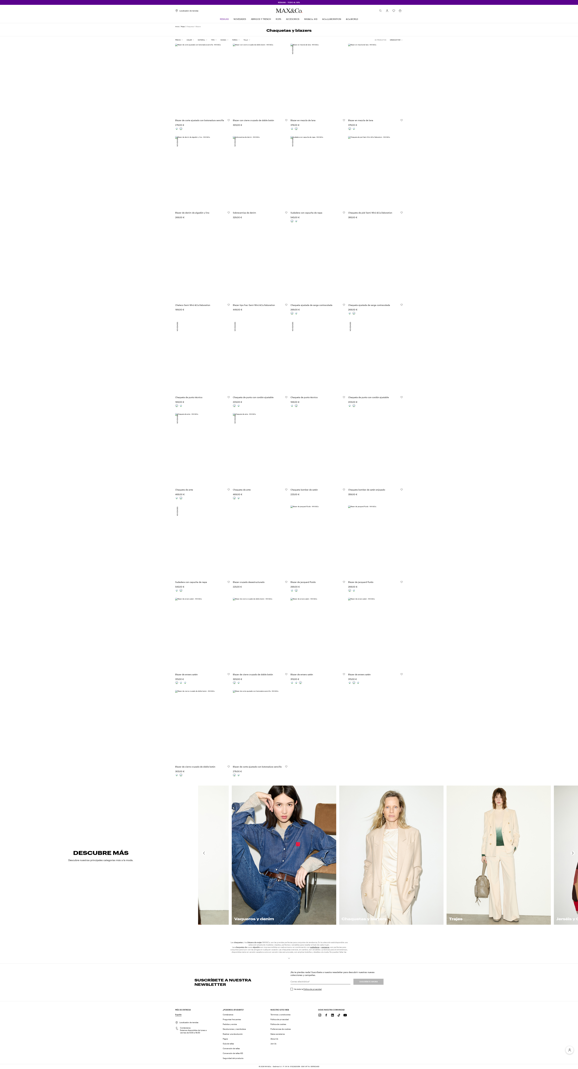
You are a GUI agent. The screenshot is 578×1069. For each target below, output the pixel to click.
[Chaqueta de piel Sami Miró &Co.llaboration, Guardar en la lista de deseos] (401, 212)
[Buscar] (380, 10)
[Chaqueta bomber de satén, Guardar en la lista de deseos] (344, 489)
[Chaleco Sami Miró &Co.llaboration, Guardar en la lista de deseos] (228, 305)
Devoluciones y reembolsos (234, 1029)
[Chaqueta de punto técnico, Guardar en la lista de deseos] (228, 397)
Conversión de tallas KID (233, 1053)
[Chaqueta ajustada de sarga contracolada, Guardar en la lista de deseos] (344, 305)
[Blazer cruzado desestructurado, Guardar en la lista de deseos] (286, 582)
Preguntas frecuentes (232, 1019)
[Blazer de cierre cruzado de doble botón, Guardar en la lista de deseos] (286, 674)
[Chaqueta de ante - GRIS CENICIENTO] (176, 498)
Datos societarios (277, 1034)
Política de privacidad (312, 989)
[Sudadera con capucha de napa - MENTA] (296, 221)
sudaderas (314, 947)
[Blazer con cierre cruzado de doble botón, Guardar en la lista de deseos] (286, 120)
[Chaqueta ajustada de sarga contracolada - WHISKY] (296, 313)
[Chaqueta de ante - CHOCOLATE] (181, 498)
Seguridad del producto (233, 1058)
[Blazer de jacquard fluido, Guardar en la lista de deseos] (344, 582)
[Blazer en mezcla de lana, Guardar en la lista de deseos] (344, 120)
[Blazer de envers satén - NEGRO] (185, 682)
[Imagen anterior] (180, 78)
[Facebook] (326, 1015)
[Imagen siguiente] (225, 78)
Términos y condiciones (280, 1014)
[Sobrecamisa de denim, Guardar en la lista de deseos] (286, 212)
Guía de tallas (228, 1044)
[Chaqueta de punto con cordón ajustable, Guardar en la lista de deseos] (286, 397)
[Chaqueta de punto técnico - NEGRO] (176, 405)
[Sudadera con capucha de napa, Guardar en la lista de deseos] (344, 212)
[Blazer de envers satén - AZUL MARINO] (181, 682)
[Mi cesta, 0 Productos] (400, 10)
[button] (387, 10)
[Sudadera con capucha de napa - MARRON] (292, 221)
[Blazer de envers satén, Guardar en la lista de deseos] (228, 674)
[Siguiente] (572, 853)
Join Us (273, 1044)
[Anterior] (204, 853)
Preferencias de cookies (280, 1029)
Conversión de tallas (231, 1048)
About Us (274, 1039)
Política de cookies (278, 1024)
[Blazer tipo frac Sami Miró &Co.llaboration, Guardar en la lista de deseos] (286, 305)
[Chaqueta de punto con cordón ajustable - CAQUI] (238, 405)
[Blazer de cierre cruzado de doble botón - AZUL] (238, 682)
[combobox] (396, 40)
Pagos (225, 1039)
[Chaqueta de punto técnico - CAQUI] (181, 405)
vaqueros (325, 947)
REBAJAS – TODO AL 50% (289, 2)
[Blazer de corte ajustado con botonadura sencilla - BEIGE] (181, 128)
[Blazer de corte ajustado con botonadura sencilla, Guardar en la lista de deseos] (228, 120)
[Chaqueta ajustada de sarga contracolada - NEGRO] (292, 313)
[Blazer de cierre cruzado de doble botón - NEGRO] (234, 682)
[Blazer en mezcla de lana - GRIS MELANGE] (292, 128)
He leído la (308, 989)
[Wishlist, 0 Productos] (393, 10)
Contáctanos (228, 1014)
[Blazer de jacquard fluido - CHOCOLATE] (292, 590)
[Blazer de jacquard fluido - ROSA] (296, 590)
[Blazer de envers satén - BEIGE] (176, 682)
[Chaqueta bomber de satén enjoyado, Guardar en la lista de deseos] (401, 489)
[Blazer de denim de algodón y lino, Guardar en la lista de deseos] (228, 212)
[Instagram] (320, 1015)
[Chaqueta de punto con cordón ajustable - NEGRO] (234, 405)
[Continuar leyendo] (289, 958)
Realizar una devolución (233, 1034)
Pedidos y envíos (230, 1024)
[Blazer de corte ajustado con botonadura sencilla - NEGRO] (176, 128)
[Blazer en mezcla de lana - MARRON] (296, 128)
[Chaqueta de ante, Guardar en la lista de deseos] (228, 489)
